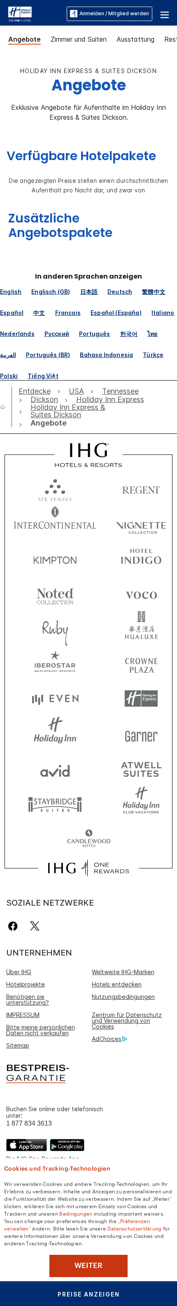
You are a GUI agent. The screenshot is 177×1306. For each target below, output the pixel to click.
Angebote (24, 39)
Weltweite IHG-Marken (123, 971)
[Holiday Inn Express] (20, 13)
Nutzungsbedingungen (123, 996)
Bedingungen (75, 1213)
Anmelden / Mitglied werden (114, 13)
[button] (165, 13)
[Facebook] (14, 926)
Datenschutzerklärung (134, 1228)
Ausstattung (135, 39)
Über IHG (18, 971)
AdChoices (106, 1038)
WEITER (88, 1265)
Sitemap (17, 1045)
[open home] (6, 407)
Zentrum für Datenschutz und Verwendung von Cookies (127, 1020)
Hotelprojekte (25, 984)
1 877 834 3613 (29, 1123)
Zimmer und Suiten (79, 39)
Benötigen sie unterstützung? (27, 999)
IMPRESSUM (23, 1014)
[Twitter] (35, 926)
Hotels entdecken (117, 984)
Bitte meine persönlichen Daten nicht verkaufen (40, 1030)
